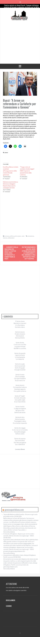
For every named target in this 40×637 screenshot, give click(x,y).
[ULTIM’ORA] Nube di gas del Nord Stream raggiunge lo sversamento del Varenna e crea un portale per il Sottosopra (29, 253)
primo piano (17, 236)
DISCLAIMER (10, 600)
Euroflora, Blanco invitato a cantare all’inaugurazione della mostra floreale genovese (10, 171)
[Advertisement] (20, 40)
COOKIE (9, 606)
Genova (5, 238)
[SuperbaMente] (20, 15)
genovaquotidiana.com (14, 509)
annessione (30, 236)
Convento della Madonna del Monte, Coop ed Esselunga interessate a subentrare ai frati (11, 253)
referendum (11, 238)
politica (12, 236)
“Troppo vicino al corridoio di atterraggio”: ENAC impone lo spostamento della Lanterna (27, 171)
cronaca (6, 236)
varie (23, 236)
